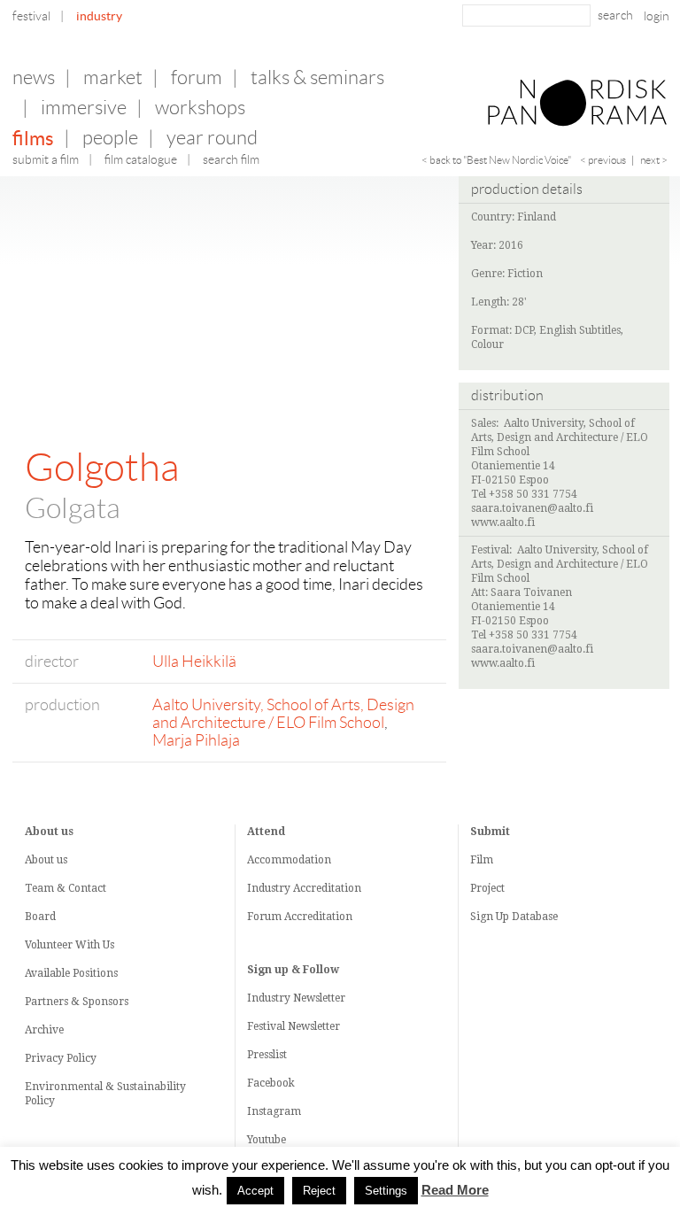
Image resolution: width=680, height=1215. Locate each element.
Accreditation (327, 888)
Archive (44, 1030)
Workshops (200, 108)
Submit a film (45, 159)
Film (481, 860)
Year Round (212, 138)
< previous (603, 160)
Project (487, 888)
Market (113, 77)
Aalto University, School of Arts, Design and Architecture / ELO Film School (283, 713)
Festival (31, 16)
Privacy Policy (61, 1058)
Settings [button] (386, 1190)
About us (46, 860)
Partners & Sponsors (76, 1001)
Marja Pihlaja (196, 740)
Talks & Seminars (317, 77)
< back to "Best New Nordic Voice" (496, 160)
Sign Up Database (514, 916)
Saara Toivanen (531, 592)
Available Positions (71, 973)
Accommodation (289, 860)
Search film (231, 159)
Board (40, 916)
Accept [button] (255, 1190)
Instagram (274, 1111)
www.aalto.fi (503, 522)
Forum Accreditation (299, 916)
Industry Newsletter (296, 998)
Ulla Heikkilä (194, 661)
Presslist (267, 1055)
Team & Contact (65, 888)
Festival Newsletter (293, 1026)
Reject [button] (319, 1190)
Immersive (84, 108)
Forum (196, 77)
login (656, 16)
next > (654, 160)
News (33, 77)
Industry (99, 16)
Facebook (271, 1083)
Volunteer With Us (69, 945)
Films (33, 138)
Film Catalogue (140, 159)
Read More (455, 1190)
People (110, 138)
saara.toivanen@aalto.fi (532, 508)
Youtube (266, 1140)
